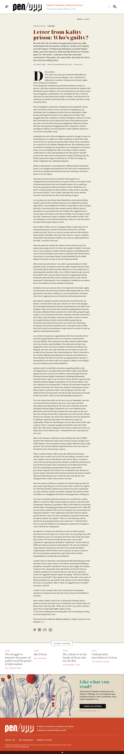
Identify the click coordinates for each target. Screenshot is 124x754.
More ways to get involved (88, 711)
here (42, 622)
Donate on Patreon (93, 706)
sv (109, 7)
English (80, 19)
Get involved (26, 740)
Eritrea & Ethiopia (39, 26)
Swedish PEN (25, 747)
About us (10, 740)
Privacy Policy (44, 740)
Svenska (87, 19)
